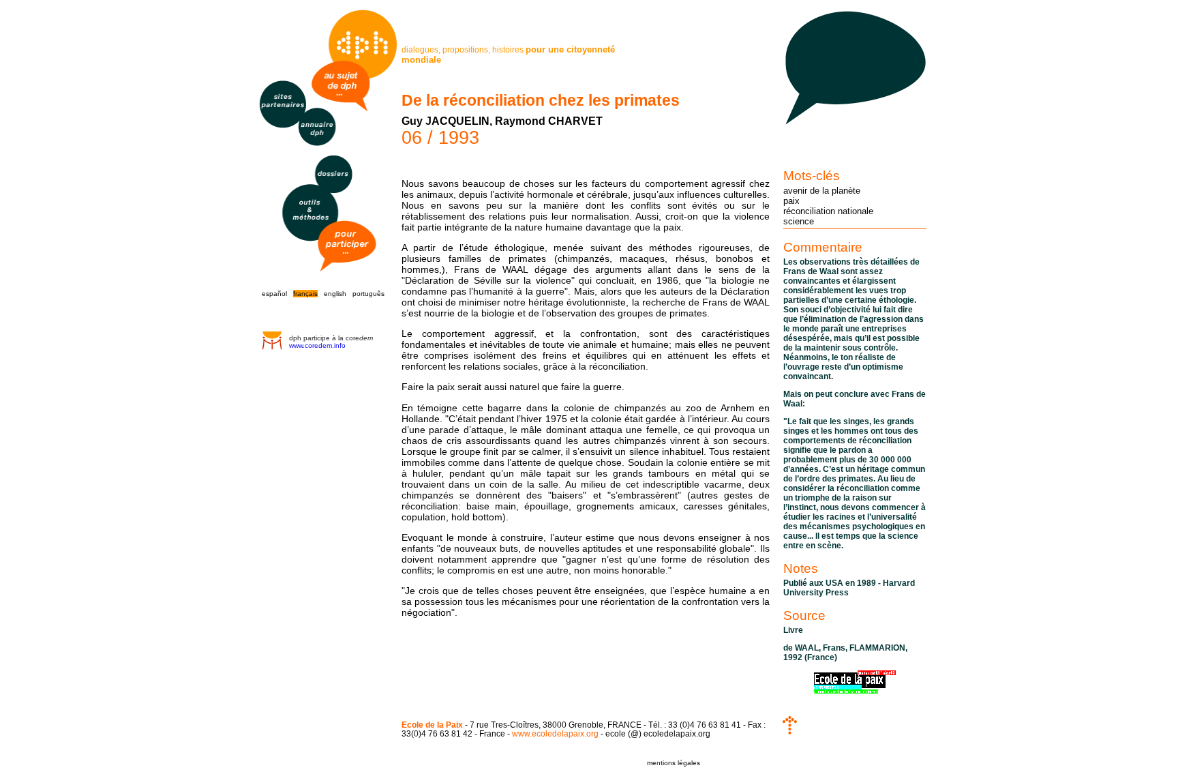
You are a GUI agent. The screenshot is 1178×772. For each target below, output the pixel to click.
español (274, 293)
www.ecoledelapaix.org (555, 733)
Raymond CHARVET (549, 121)
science (798, 221)
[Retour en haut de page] (790, 731)
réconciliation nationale (828, 211)
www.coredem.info (317, 345)
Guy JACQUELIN (445, 121)
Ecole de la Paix (432, 724)
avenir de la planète (821, 190)
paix (791, 201)
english (335, 293)
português (368, 293)
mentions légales (673, 763)
